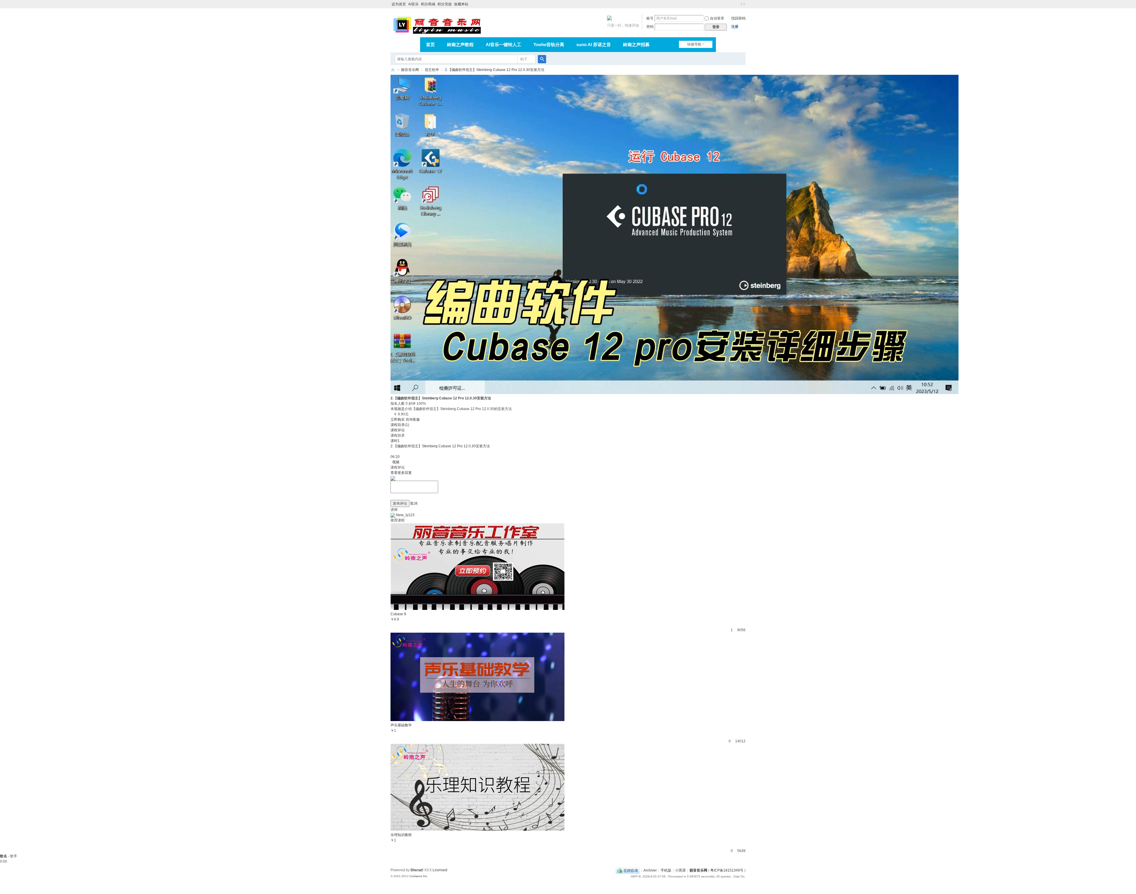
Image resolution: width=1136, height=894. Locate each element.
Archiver (650, 870)
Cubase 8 (398, 614)
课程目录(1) (399, 425)
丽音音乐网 (410, 70)
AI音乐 (413, 4)
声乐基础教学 (401, 725)
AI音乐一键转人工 (503, 44)
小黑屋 (680, 870)
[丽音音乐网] (436, 24)
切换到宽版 (743, 4)
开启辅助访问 (737, 4)
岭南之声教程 (460, 44)
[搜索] (542, 59)
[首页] (392, 70)
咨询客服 (413, 419)
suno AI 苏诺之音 (593, 44)
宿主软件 (432, 70)
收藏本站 (461, 4)
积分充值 (445, 4)
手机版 (666, 870)
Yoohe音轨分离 (548, 44)
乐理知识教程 (401, 835)
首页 (430, 44)
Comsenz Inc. (418, 876)
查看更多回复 (401, 473)
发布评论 (400, 503)
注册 (734, 27)
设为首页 (399, 4)
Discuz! (417, 870)
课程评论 (397, 430)
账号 (649, 18)
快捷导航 (694, 44)
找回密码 (738, 18)
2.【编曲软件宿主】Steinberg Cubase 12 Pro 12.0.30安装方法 (494, 70)
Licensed (440, 870)
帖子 (523, 59)
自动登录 (717, 18)
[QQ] (628, 870)
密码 (649, 27)
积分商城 (428, 4)
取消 (413, 503)
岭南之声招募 (636, 44)
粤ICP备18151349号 (726, 870)
